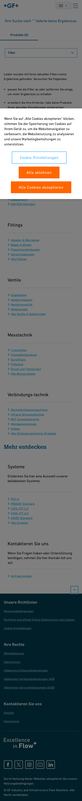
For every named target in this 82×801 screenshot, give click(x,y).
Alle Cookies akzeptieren (41, 187)
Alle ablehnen (39, 172)
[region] (41, 153)
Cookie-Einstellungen (39, 157)
